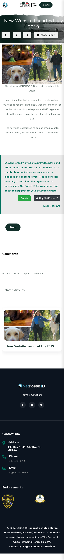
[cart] (21, 5)
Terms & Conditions (32, 395)
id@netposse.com (18, 472)
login (16, 273)
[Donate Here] (27, 5)
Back (13, 227)
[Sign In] (34, 5)
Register (46, 5)
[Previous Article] (17, 35)
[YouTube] (32, 405)
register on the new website (31, 104)
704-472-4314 (17, 461)
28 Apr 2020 (48, 35)
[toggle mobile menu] (60, 5)
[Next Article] (27, 35)
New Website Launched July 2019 (30, 346)
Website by (32, 546)
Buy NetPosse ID (48, 198)
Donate (24, 198)
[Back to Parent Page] (6, 35)
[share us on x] (41, 405)
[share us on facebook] (23, 405)
